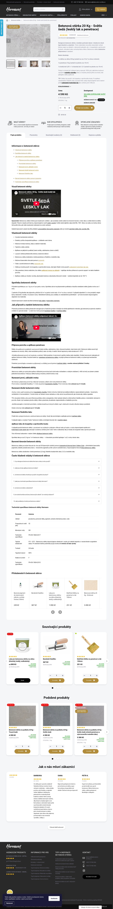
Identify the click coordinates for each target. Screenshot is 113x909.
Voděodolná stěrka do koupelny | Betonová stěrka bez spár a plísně (64, 859)
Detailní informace (63, 86)
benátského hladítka (51, 384)
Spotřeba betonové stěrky (23, 153)
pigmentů (41, 260)
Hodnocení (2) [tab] (75, 135)
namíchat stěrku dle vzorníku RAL (79, 229)
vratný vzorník (51, 223)
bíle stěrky (42, 301)
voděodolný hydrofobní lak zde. (78, 267)
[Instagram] (84, 870)
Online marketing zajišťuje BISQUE (92, 900)
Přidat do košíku (82, 108)
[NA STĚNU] (22, 645)
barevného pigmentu (53, 301)
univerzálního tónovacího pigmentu (48, 229)
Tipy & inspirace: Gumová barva (39, 879)
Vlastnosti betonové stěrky (23, 150)
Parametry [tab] (33, 135)
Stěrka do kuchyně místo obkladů (64, 863)
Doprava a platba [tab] (95, 135)
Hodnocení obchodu (58, 2)
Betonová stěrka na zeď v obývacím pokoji (65, 882)
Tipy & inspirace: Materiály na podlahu (41, 873)
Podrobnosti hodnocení (82, 35)
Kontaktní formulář (91, 876)
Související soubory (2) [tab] (54, 135)
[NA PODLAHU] (22, 716)
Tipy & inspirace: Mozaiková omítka (40, 870)
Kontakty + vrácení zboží (44, 2)
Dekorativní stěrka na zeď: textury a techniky (65, 872)
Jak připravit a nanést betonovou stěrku (27, 156)
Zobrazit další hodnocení (56, 827)
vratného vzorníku (70, 72)
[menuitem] (13, 15)
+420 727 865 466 (91, 862)
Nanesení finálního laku (26, 173)
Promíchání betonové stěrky (27, 163)
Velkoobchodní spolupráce (13, 2)
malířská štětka (61, 311)
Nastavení (9, 903)
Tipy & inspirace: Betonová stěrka (40, 868)
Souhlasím (54, 898)
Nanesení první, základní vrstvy (28, 167)
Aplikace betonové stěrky (45, 433)
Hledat (63, 9)
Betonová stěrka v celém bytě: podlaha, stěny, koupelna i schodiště (65, 877)
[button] (52, 688)
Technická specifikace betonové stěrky (27, 182)
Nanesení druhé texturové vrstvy (29, 170)
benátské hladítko (49, 311)
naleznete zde (38, 264)
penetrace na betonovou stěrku (48, 357)
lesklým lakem (62, 420)
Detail (22, 680)
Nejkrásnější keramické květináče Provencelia (69, 900)
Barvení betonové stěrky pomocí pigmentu (28, 178)
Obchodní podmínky (29, 2)
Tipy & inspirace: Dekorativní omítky (40, 876)
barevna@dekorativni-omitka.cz (92, 858)
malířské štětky (61, 363)
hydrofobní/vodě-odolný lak (20, 430)
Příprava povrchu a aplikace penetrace (30, 160)
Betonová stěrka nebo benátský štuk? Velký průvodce (65, 867)
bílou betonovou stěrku (88, 448)
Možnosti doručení (89, 102)
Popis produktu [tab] (16, 135)
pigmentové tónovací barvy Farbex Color (72, 445)
